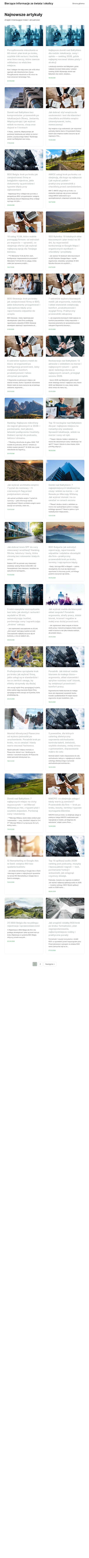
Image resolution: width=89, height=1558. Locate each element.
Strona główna (78, 3)
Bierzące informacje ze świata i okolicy (29, 3)
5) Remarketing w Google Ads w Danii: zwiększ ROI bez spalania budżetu (23, 863)
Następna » (50, 964)
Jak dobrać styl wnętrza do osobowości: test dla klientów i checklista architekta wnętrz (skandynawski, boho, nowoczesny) (65, 118)
